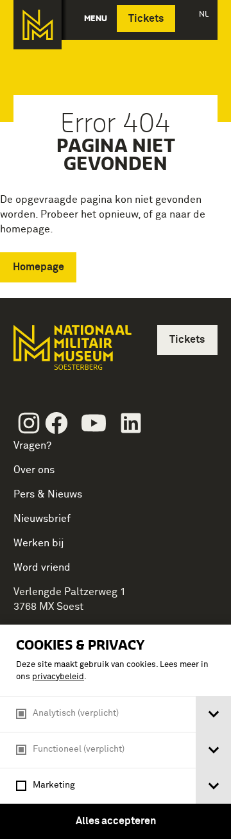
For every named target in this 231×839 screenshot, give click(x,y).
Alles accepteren (116, 821)
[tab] (213, 714)
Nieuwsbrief (42, 519)
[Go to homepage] (71, 353)
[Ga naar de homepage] (37, 24)
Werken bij (38, 543)
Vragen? (32, 445)
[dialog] (115, 732)
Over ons (34, 470)
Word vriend (42, 567)
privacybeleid (58, 677)
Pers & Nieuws (47, 494)
